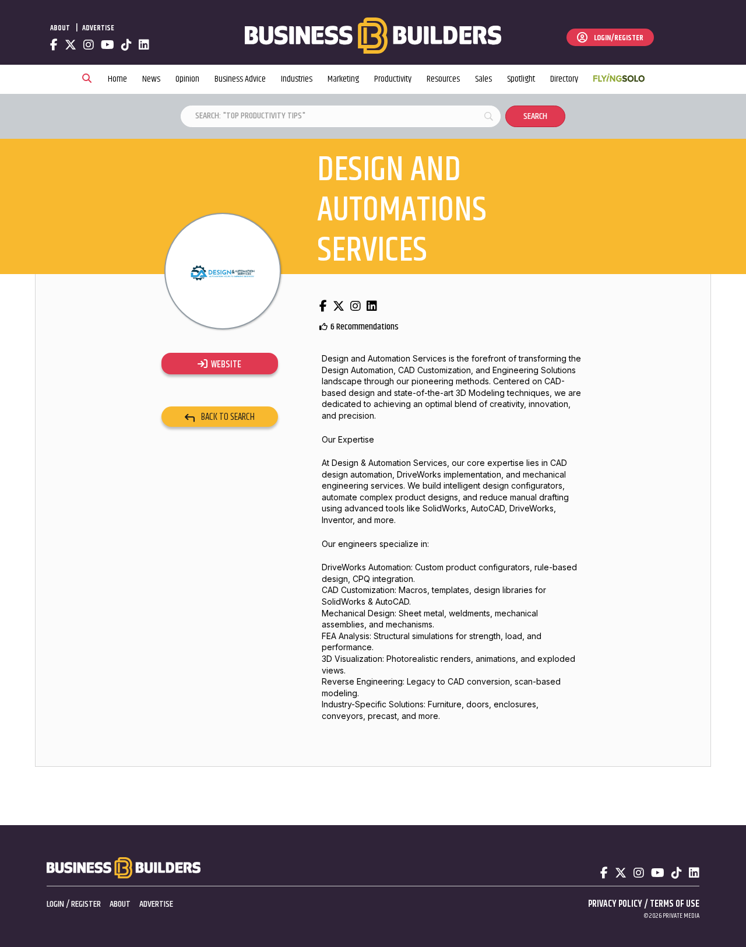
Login (55, 904)
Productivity (392, 79)
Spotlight (521, 79)
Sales (483, 79)
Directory (564, 79)
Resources (443, 79)
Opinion (187, 79)
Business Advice (240, 79)
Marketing (343, 79)
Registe (84, 904)
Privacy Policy (615, 904)
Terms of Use (674, 904)
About (60, 28)
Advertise (98, 28)
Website (224, 364)
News (151, 79)
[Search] (87, 79)
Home (117, 79)
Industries (296, 79)
